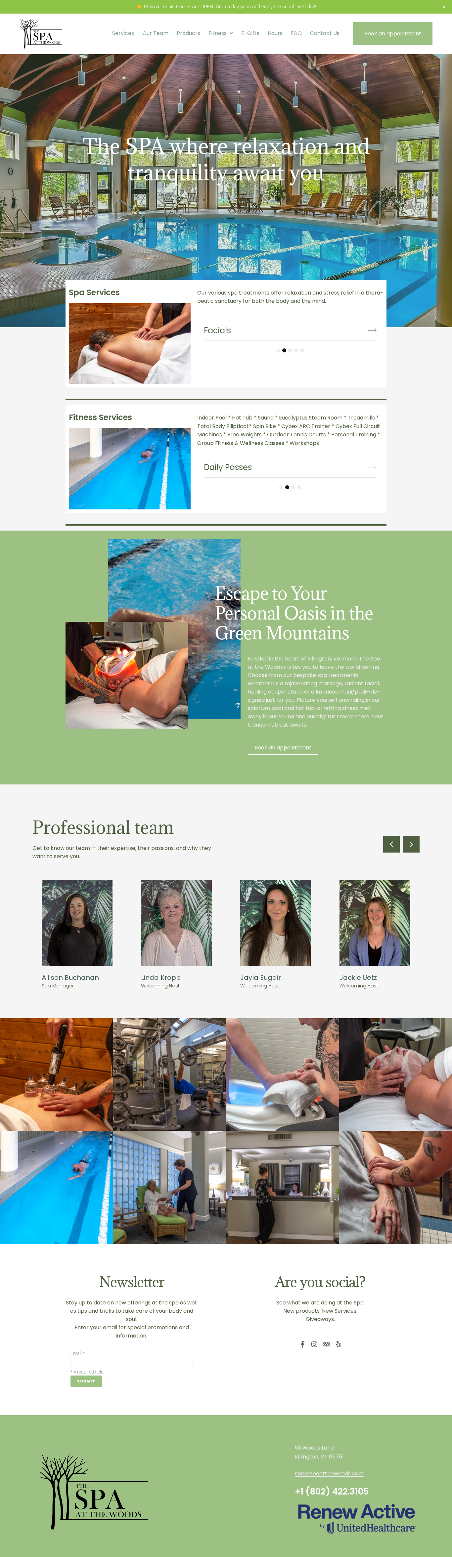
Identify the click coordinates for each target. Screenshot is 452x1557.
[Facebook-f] (302, 1344)
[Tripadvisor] (326, 1344)
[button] (391, 844)
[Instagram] (314, 1344)
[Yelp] (338, 1344)
